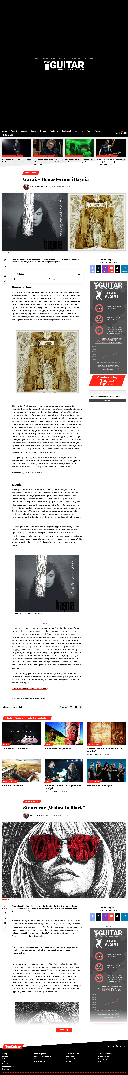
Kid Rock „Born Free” (13, 785)
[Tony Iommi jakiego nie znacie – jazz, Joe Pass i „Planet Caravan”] (17, 148)
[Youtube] (111, 269)
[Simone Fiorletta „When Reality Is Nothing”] (106, 733)
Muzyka (34, 173)
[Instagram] (105, 269)
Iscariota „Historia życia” (100, 785)
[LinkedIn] (120, 1046)
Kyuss (59, 906)
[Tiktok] (117, 269)
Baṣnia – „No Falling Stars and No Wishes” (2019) (30, 688)
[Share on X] (5, 271)
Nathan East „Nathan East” (16, 748)
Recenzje (6, 744)
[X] (99, 269)
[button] (117, 133)
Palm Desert (47, 927)
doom (32, 698)
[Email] (5, 276)
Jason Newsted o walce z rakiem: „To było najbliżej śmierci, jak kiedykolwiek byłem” (110, 161)
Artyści (20, 156)
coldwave (26, 698)
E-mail (90, 389)
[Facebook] (92, 269)
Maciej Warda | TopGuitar (39, 187)
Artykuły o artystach (9, 156)
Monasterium (20, 279)
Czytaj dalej (64, 1030)
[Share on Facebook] (5, 266)
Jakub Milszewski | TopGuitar (96, 789)
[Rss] (124, 1046)
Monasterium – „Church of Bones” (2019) (27, 473)
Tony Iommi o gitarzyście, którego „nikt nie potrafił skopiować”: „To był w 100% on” (48, 161)
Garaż (27, 173)
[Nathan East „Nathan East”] (21, 733)
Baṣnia (53, 279)
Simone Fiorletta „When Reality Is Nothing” (104, 750)
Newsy (68, 156)
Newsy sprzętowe (77, 156)
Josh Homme (66, 908)
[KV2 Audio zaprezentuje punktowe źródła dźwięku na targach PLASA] (79, 148)
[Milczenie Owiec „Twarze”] (64, 733)
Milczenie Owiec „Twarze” (58, 748)
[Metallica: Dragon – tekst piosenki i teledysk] (64, 770)
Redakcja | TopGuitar (9, 752)
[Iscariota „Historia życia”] (106, 770)
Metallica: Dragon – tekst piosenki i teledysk (63, 787)
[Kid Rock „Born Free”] (21, 770)
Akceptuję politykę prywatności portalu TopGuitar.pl (105, 396)
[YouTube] (112, 1046)
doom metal (35, 292)
